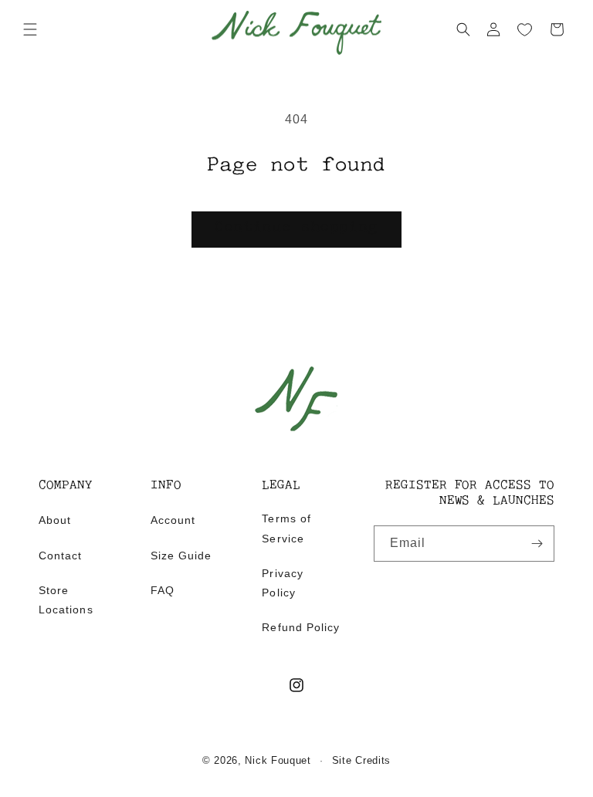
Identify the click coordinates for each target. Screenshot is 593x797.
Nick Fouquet (277, 760)
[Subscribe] (537, 543)
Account (173, 520)
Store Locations (66, 600)
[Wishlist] (525, 30)
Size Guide (181, 555)
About (55, 520)
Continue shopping (296, 228)
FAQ (163, 590)
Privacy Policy (282, 583)
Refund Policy (301, 627)
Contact (60, 555)
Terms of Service (286, 528)
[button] (30, 29)
